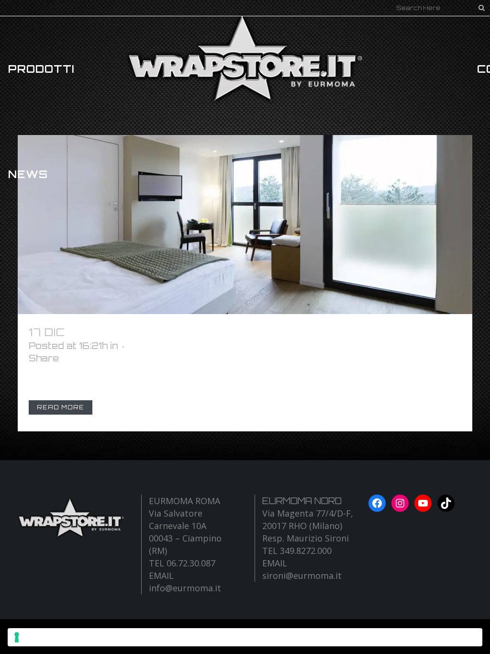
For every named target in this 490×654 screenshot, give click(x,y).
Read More (60, 407)
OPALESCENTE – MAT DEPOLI (163, 332)
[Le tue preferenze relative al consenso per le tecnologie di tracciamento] (245, 637)
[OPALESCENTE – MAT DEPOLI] (245, 224)
